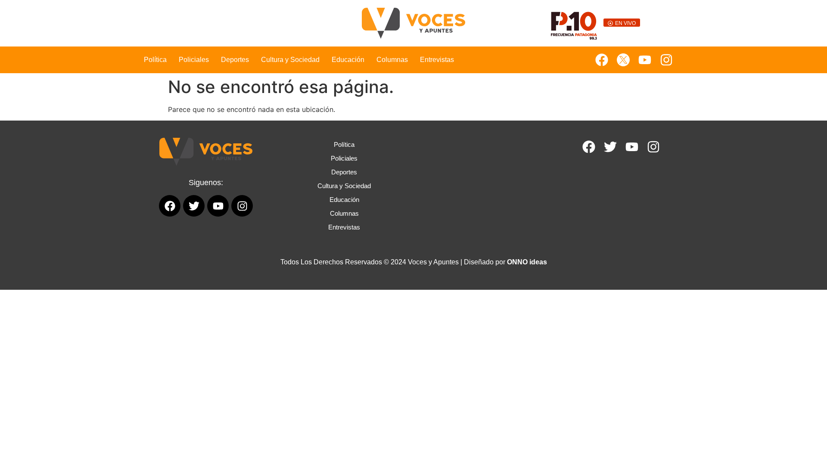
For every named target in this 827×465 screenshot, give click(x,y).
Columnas (392, 59)
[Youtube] (645, 60)
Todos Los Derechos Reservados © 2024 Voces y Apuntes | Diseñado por (413, 262)
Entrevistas (437, 59)
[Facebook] (602, 60)
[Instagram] (666, 60)
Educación (348, 59)
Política (155, 59)
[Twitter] (610, 147)
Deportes (235, 59)
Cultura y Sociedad (290, 59)
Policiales (194, 59)
